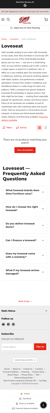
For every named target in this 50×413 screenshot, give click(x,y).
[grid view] (39, 128)
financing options (25, 246)
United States (24, 360)
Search (7, 369)
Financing (25, 372)
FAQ (37, 375)
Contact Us (27, 369)
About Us (16, 369)
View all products (25, 150)
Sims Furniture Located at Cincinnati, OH (19, 380)
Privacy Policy (27, 375)
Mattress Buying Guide (23, 377)
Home (4, 39)
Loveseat (14, 39)
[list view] (45, 128)
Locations (39, 369)
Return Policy (13, 375)
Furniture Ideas (38, 372)
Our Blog (43, 380)
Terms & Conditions (10, 372)
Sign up (40, 346)
